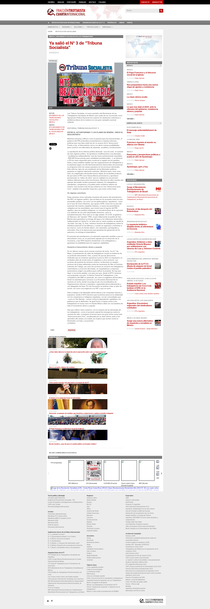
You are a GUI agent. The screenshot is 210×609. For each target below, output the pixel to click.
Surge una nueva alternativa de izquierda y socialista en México (140, 323)
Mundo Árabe (91, 524)
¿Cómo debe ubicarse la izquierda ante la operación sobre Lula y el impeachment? (77, 352)
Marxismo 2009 (53, 523)
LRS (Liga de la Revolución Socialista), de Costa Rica (65, 579)
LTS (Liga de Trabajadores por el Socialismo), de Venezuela (64, 565)
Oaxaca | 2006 (130, 536)
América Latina (92, 498)
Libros (121, 23)
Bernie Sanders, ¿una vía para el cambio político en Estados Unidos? (73, 444)
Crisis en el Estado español (96, 576)
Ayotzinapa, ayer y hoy (137, 167)
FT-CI (105, 12)
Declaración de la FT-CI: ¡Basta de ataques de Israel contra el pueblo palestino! (139, 266)
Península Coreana (93, 528)
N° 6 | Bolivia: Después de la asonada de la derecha (65, 545)
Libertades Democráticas (95, 549)
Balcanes (90, 515)
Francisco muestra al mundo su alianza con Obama (141, 143)
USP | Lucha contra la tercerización (137, 558)
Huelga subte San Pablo (134, 522)
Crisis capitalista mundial (95, 567)
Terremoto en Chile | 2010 (134, 547)
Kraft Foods (129, 502)
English (61, 2)
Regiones (66, 27)
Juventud (90, 560)
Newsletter (157, 2)
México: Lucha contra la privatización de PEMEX (103, 591)
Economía (90, 540)
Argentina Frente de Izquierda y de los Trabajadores (104, 580)
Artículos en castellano (65, 31)
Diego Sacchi (139, 148)
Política (71, 330)
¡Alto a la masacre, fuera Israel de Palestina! (140, 526)
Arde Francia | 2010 (132, 553)
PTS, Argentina (140, 252)
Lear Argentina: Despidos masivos (137, 524)
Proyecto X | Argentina (133, 504)
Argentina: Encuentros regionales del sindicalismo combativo (139, 305)
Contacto (145, 2)
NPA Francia (91, 574)
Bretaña (128, 586)
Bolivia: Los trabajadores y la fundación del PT (102, 585)
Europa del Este (92, 520)
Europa (89, 502)
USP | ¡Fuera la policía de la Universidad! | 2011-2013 (143, 566)
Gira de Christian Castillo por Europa (138, 511)
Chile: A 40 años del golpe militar (136, 582)
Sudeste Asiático (92, 531)
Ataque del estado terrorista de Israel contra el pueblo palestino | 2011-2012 (143, 574)
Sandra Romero (140, 329)
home (48, 22)
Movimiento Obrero (93, 542)
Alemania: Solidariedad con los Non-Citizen (140, 509)
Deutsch (92, 2)
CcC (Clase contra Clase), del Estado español (63, 577)
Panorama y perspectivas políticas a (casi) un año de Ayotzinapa (143, 156)
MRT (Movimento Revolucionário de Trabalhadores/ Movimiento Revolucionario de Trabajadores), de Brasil (143, 197)
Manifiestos (53, 27)
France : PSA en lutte (132, 584)
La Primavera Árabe (93, 571)
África (89, 509)
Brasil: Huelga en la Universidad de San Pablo (141, 528)
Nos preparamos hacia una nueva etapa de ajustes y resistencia (142, 86)
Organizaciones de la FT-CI (94, 23)
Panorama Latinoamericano (57, 514)
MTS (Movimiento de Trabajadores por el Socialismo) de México (57, 130)
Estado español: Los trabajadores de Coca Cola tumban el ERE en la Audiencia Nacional (139, 287)
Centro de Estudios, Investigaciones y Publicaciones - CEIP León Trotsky (65, 503)
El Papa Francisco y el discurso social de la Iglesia (66, 429)
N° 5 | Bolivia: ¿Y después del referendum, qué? (64, 543)
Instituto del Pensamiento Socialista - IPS (61, 500)
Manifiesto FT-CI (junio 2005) (57, 516)
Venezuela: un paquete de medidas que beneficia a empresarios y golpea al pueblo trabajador (81, 413)
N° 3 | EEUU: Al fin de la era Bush (59, 539)
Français (82, 2)
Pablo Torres (139, 90)
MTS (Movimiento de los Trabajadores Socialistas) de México (65, 569)
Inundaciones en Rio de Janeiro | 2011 (138, 555)
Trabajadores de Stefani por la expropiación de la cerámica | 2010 (142, 550)
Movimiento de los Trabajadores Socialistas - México (56, 119)
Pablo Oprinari (139, 78)
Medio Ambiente (92, 555)
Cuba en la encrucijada (94, 569)
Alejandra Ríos (139, 215)
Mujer (89, 544)
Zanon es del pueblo (132, 500)
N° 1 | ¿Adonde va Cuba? (56, 534)
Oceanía (89, 526)
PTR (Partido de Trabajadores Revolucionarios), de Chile (65, 573)
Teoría (89, 538)
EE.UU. (89, 504)
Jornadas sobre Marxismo (56, 498)
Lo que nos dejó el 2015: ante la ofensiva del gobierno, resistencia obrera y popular (142, 109)
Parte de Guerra (53, 525)
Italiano (102, 2)
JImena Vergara (140, 100)
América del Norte (93, 511)
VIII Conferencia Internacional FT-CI (137, 506)
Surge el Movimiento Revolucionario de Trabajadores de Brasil (137, 189)
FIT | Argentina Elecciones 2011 (136, 564)
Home (50, 31)
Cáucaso (90, 517)
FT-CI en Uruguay (54, 588)
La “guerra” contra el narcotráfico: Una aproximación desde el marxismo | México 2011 (143, 561)
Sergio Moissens (152, 329)
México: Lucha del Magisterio (135, 580)
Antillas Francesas (93, 513)
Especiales (106, 27)
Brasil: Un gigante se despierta (97, 582)
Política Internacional (94, 558)
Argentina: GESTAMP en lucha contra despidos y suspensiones (142, 519)
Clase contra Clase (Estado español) (147, 294)
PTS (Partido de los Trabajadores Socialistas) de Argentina (64, 556)
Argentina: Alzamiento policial (135, 588)
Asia (88, 506)
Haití (127, 498)
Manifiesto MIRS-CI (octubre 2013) (59, 518)
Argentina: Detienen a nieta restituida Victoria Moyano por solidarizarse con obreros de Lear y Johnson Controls (143, 245)
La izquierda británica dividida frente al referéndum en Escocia (140, 226)
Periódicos (111, 23)
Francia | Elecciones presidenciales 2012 (139, 569)
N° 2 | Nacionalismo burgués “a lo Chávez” (62, 536)
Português (71, 2)
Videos (129, 23)
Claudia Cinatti (140, 136)
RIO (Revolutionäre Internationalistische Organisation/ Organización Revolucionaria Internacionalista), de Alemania (65, 583)
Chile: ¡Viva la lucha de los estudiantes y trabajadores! (105, 578)
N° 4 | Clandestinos (54, 541)
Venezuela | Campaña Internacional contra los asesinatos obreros (141, 539)
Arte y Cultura (91, 551)
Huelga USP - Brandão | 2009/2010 (137, 544)
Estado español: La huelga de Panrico (138, 515)
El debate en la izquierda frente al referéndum (64, 398)
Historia (89, 547)
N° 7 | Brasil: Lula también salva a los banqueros (64, 547)
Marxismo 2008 (53, 520)
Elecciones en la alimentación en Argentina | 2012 (142, 571)
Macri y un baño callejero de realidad (61, 367)
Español (51, 2)
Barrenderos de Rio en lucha (135, 590)
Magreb (89, 522)
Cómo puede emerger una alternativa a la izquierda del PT (69, 383)
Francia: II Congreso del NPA (135, 577)
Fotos (53, 61)
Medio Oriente (91, 500)
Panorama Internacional (56, 527)
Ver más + (131, 119)
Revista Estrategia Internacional (66, 23)
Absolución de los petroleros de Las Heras (140, 513)
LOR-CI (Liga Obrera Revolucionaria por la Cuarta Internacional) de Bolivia (64, 560)
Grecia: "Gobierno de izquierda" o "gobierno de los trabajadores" (103, 588)
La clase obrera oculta (137, 97)
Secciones (78, 27)
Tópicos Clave (92, 27)
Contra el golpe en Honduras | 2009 (137, 542)
